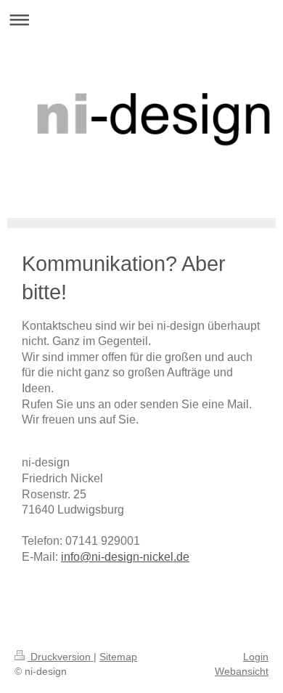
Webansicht (241, 671)
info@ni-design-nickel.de (125, 557)
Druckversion (61, 656)
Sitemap (118, 656)
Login (255, 656)
